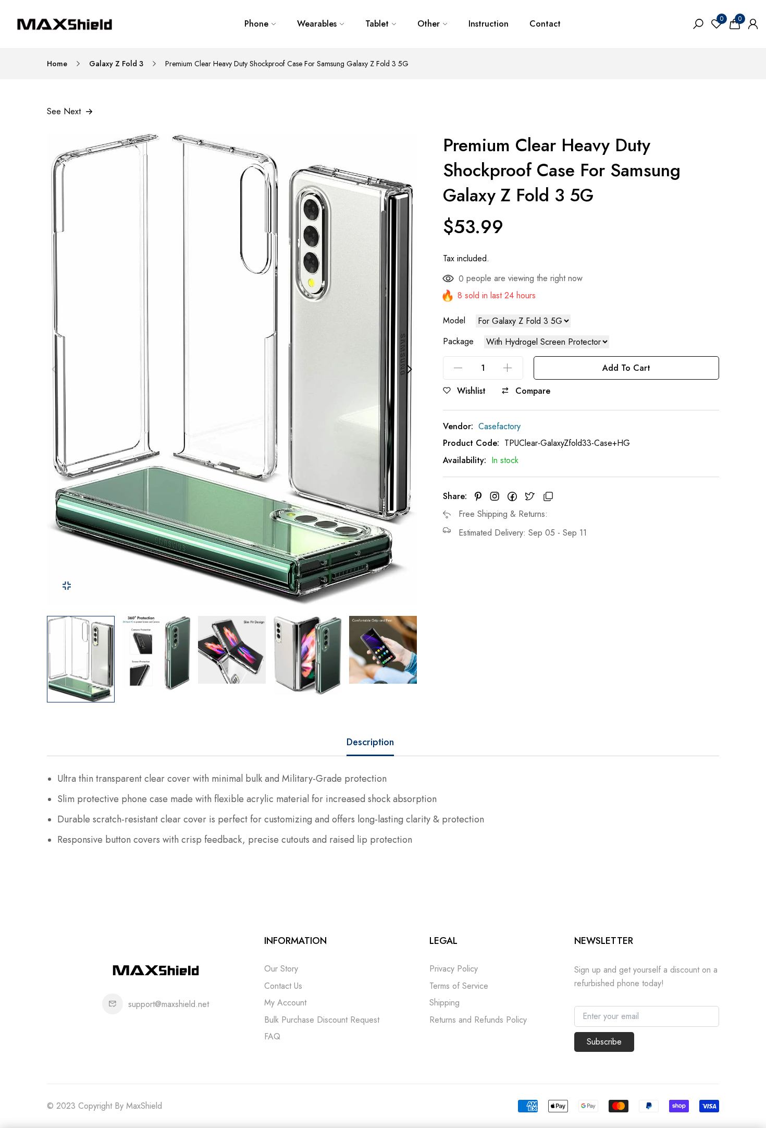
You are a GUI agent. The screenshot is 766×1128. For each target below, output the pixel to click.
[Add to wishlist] (447, 390)
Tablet (377, 24)
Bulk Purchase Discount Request (321, 1020)
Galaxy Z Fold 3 (116, 63)
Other (428, 24)
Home (57, 63)
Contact (545, 24)
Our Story (281, 969)
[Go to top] (724, 1086)
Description (370, 742)
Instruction (488, 24)
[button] (412, 659)
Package (458, 341)
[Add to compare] (505, 390)
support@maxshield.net (168, 1004)
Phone (256, 24)
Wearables (317, 24)
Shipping (444, 1003)
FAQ (272, 1036)
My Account (285, 1003)
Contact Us (283, 986)
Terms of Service (458, 986)
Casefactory (499, 426)
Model (454, 320)
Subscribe (604, 1042)
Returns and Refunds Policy (478, 1020)
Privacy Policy (453, 969)
